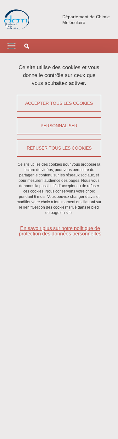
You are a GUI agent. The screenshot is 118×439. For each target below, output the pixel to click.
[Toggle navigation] (11, 46)
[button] (26, 46)
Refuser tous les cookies (59, 148)
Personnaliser (59, 125)
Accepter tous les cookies (59, 103)
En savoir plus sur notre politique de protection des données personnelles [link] (60, 231)
